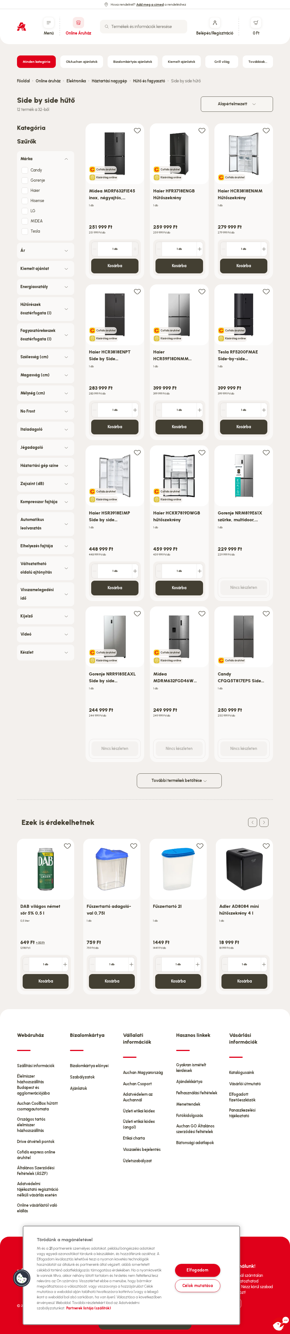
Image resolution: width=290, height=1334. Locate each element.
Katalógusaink (241, 1072)
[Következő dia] (263, 822)
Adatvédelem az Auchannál (138, 1097)
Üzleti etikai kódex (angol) (139, 1124)
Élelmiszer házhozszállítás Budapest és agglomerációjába (33, 1085)
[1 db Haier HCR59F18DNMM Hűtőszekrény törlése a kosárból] (159, 410)
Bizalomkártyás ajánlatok (132, 62)
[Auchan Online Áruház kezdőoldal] (21, 26)
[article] (115, 201)
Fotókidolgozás (189, 1115)
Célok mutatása (197, 1285)
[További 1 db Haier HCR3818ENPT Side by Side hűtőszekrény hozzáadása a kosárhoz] (135, 410)
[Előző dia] (252, 822)
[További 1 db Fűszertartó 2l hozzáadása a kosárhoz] (198, 964)
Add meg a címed (150, 5)
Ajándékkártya (189, 1081)
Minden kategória (36, 62)
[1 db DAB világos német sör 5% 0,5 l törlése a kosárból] (26, 964)
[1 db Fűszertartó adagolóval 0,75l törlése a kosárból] (92, 964)
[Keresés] (106, 26)
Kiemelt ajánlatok (181, 62)
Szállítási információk (35, 1065)
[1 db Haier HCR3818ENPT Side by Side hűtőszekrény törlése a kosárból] (94, 410)
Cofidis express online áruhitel (36, 1155)
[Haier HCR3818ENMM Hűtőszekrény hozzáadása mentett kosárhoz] (266, 130)
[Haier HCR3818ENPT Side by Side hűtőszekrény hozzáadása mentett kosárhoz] (137, 291)
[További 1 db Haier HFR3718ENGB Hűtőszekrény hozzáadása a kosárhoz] (200, 249)
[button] (22, 1278)
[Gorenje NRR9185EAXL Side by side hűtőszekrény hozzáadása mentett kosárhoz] (137, 613)
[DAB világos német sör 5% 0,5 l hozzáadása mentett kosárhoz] (67, 845)
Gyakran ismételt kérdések (191, 1068)
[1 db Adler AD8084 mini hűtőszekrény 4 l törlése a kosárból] (225, 964)
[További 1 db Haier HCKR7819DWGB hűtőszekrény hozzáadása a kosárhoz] (200, 571)
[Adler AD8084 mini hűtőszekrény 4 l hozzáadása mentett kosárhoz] (266, 845)
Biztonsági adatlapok (195, 1142)
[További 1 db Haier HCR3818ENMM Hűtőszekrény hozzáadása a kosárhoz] (264, 249)
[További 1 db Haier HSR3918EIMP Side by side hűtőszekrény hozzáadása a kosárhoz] (135, 571)
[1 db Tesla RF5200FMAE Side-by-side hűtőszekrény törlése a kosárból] (223, 410)
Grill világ (221, 62)
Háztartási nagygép (109, 81)
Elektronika (76, 81)
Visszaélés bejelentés (142, 1149)
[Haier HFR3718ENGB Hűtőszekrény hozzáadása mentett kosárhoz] (202, 130)
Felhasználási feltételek (196, 1093)
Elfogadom (197, 1270)
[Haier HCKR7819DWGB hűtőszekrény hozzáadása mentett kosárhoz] (202, 452)
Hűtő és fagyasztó (149, 81)
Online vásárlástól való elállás (37, 1208)
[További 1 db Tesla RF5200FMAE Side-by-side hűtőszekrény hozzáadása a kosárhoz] (264, 410)
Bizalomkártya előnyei (89, 1065)
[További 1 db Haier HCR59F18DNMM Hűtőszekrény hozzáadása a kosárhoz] (200, 410)
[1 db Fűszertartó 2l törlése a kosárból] (158, 964)
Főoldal (23, 81)
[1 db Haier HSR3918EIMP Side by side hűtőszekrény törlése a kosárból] (94, 571)
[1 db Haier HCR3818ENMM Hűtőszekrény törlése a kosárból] (223, 249)
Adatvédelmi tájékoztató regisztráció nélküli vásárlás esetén (37, 1189)
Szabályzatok (82, 1077)
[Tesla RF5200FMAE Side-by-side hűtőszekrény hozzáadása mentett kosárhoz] (266, 291)
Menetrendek (188, 1104)
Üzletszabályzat (137, 1161)
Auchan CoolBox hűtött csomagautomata (37, 1106)
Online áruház (48, 81)
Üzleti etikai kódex (139, 1111)
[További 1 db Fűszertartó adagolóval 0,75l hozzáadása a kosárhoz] (131, 964)
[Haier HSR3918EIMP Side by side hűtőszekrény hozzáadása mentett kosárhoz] (137, 452)
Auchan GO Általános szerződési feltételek (195, 1129)
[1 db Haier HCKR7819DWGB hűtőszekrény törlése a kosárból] (159, 571)
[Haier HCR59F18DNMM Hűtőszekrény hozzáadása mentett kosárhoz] (202, 291)
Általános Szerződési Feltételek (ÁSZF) (35, 1171)
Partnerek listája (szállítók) (88, 1308)
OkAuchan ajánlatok (81, 62)
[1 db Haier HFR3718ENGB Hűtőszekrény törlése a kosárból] (159, 249)
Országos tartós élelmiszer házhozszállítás (31, 1125)
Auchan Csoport (137, 1084)
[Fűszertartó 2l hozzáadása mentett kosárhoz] (200, 845)
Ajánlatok (78, 1088)
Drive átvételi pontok (35, 1141)
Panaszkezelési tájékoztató (242, 1113)
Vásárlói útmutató (245, 1084)
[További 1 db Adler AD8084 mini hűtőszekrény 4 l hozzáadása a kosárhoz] (264, 964)
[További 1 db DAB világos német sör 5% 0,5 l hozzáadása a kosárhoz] (65, 964)
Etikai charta (134, 1138)
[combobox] (143, 26)
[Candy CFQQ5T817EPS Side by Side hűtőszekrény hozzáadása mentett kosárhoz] (266, 613)
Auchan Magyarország (143, 1072)
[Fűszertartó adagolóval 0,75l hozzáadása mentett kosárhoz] (133, 845)
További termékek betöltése (177, 780)
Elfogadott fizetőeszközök (242, 1097)
